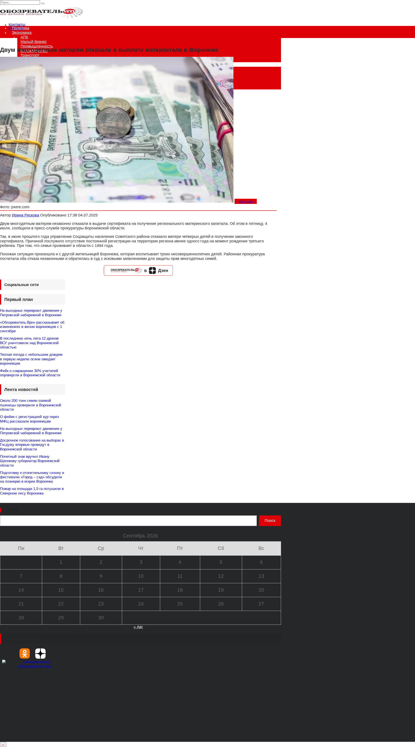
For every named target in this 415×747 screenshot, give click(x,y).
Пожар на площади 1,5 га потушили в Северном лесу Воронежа (32, 491)
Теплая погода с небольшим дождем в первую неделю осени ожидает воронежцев (31, 359)
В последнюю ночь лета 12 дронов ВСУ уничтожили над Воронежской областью (29, 342)
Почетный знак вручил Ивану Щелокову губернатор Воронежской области (30, 461)
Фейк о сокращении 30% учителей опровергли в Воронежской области (30, 373)
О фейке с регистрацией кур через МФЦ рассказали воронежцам (29, 419)
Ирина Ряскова (25, 215)
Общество (245, 201)
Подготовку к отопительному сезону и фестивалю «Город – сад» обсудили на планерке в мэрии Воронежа (32, 477)
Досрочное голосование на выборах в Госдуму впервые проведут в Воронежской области (32, 444)
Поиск (10, 510)
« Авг (138, 627)
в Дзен (156, 270)
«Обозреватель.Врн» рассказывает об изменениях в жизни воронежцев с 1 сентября (32, 326)
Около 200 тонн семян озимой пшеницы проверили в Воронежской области (30, 405)
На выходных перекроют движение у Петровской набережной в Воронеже (31, 312)
